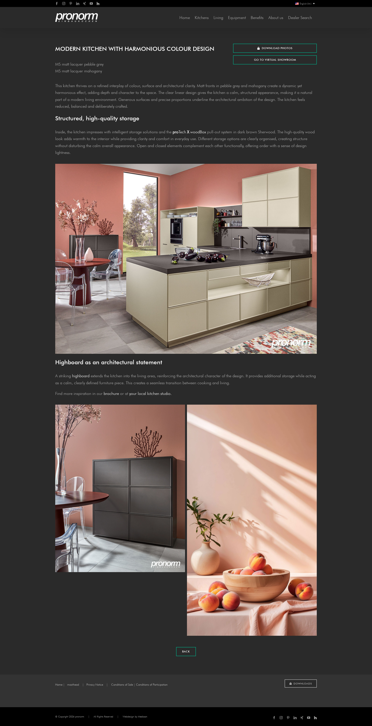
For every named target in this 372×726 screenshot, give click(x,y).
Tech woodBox (189, 131)
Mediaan (142, 716)
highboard (81, 375)
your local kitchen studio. (150, 393)
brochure (111, 393)
